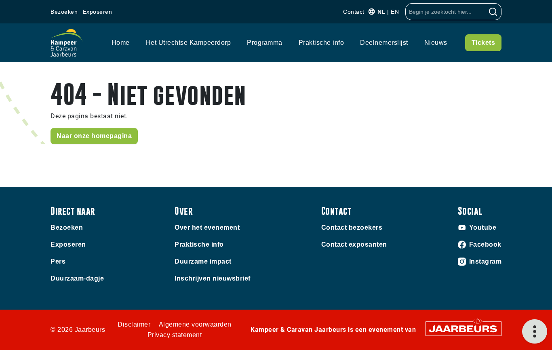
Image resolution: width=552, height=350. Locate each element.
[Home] (67, 43)
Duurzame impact (203, 261)
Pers (58, 261)
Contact (353, 11)
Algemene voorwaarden (195, 324)
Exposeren (97, 11)
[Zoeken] (493, 11)
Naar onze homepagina (94, 135)
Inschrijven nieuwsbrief (213, 278)
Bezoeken (64, 11)
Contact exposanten (354, 244)
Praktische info (321, 42)
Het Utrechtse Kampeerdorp (188, 42)
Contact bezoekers (352, 227)
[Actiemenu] (534, 331)
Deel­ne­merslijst (384, 42)
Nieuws (435, 42)
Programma (264, 42)
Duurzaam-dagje (77, 278)
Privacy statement (174, 334)
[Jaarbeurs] (463, 328)
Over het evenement (207, 227)
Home (121, 42)
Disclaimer (134, 324)
